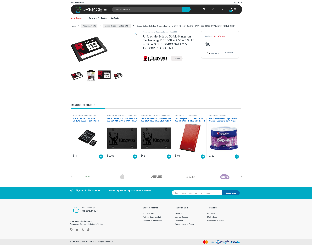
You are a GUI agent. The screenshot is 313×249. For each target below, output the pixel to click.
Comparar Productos (98, 18)
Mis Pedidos (212, 217)
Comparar (229, 53)
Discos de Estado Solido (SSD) (117, 26)
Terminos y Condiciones (152, 221)
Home (73, 26)
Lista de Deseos (181, 217)
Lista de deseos (78, 18)
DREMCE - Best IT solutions (84, 242)
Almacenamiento (89, 26)
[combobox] (147, 9)
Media (223, 115)
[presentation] (241, 177)
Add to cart (101, 156)
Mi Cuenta (211, 213)
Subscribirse (231, 193)
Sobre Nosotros (149, 213)
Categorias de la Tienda (184, 224)
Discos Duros (192, 115)
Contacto (115, 18)
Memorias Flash (90, 115)
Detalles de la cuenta (215, 221)
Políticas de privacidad (152, 217)
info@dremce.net (77, 2)
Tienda (239, 2)
